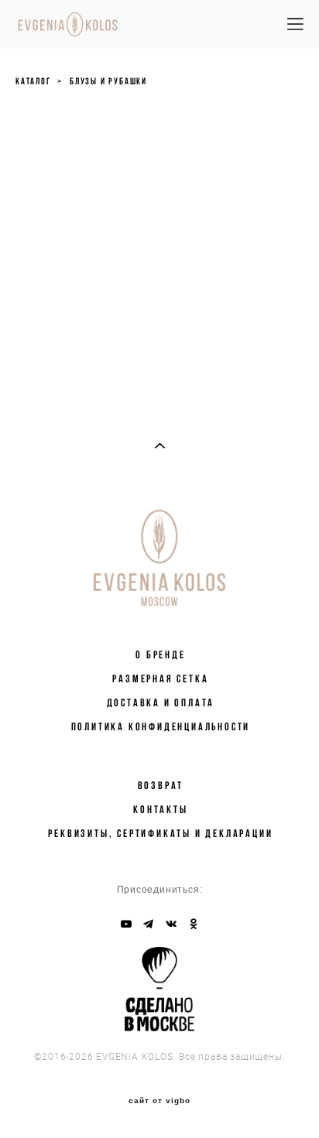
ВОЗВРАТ (161, 785)
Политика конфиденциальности (161, 726)
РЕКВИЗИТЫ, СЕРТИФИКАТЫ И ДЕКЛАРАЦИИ (160, 833)
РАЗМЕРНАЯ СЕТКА (160, 678)
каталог (33, 81)
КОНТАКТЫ (160, 809)
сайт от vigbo (159, 1101)
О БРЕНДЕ (160, 654)
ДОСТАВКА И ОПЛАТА (161, 702)
